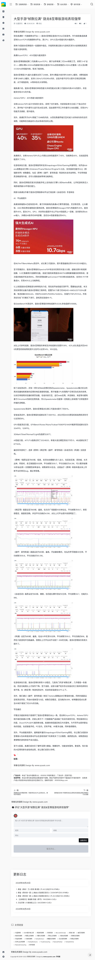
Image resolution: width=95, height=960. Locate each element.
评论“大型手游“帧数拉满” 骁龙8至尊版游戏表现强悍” (42, 807)
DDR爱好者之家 (29, 933)
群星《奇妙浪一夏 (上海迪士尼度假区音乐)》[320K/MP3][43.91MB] (43, 893)
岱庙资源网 (18, 939)
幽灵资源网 (81, 933)
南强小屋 (72, 933)
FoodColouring (45, 942)
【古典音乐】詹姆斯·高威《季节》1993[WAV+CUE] (36, 899)
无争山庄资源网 (20, 942)
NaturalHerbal (57, 942)
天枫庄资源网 (74, 939)
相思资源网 (18, 936)
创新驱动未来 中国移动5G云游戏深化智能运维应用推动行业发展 (71, 793)
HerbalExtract (39, 939)
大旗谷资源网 (64, 936)
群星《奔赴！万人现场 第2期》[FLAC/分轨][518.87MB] (38, 889)
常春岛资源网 (75, 936)
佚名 (40, 23)
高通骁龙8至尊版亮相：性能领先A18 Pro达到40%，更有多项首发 (31, 793)
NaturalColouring (20, 945)
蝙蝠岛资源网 (51, 939)
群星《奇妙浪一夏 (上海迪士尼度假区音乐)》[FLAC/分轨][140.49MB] (43, 896)
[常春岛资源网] (3, 4)
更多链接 (32, 945)
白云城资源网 (63, 939)
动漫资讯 (19, 23)
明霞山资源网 (29, 936)
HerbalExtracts (33, 942)
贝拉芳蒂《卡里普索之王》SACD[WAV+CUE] (34, 903)
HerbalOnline (69, 942)
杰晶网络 (18, 933)
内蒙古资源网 (41, 936)
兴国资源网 (28, 939)
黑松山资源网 (52, 936)
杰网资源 (50, 933)
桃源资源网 (40, 933)
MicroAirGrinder (61, 933)
